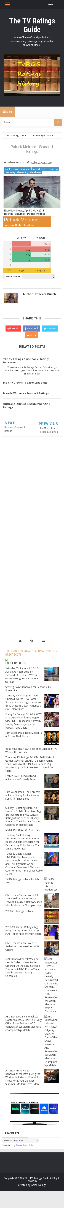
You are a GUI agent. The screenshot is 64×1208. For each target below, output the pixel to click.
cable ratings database (17, 169)
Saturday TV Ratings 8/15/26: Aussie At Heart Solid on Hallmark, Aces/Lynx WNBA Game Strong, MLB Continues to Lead (22, 675)
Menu (9, 111)
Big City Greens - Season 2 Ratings (25, 382)
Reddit (15, 328)
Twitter (51, 328)
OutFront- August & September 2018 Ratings (26, 405)
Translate (28, 1145)
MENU (51, 4)
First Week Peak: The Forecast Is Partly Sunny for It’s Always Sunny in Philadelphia (22, 795)
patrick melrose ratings (45, 169)
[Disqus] (32, 490)
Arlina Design (38, 1185)
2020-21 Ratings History (19, 911)
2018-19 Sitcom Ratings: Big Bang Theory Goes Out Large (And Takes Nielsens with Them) (23, 930)
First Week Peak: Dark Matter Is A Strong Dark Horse (23, 734)
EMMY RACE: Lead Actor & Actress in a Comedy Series (21, 777)
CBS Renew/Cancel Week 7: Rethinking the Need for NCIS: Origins (22, 946)
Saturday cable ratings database (23, 172)
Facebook (32, 328)
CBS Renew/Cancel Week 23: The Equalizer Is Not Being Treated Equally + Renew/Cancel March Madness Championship (23, 900)
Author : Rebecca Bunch (39, 294)
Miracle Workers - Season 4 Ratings (26, 393)
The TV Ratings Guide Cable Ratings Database (26, 360)
